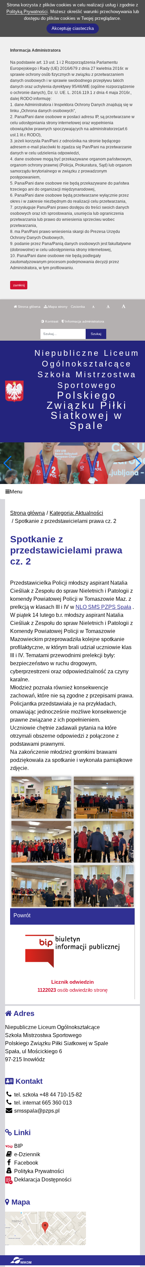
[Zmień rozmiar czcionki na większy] (108, 306)
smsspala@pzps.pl (36, 1111)
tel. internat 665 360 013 (42, 1103)
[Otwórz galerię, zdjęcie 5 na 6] (41, 886)
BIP (18, 1146)
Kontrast (51, 321)
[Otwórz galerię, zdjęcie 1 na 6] (41, 797)
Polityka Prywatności (38, 1171)
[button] (137, 463)
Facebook (25, 1163)
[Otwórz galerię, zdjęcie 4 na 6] (104, 842)
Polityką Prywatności (27, 11)
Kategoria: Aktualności (76, 513)
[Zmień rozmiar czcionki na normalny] (93, 306)
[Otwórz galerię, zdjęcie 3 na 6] (41, 842)
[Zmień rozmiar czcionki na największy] (124, 306)
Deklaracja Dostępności (42, 1179)
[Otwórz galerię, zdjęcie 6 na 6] (104, 886)
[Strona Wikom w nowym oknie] (20, 1260)
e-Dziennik (26, 1154)
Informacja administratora (84, 321)
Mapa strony (57, 306)
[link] (103, 607)
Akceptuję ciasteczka (73, 28)
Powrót (21, 915)
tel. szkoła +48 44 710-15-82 (47, 1095)
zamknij (19, 285)
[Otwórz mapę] (45, 1228)
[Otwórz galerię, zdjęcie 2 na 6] (104, 797)
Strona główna (28, 306)
